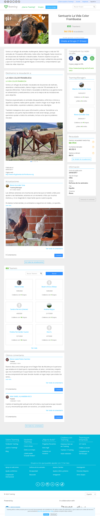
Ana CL (49, 332)
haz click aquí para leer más (45, 511)
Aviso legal (45, 448)
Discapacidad (33, 471)
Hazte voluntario (66, 454)
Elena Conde (19, 287)
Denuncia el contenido (87, 199)
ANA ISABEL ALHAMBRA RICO (21, 396)
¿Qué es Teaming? (28, 7)
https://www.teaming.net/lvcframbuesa (81, 69)
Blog (7, 451)
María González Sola (17, 185)
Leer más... (9, 205)
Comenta (59, 255)
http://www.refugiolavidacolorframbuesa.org (20, 174)
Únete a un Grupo (29, 450)
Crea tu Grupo (28, 446)
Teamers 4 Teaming (67, 450)
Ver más (34, 348)
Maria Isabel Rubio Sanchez (20, 359)
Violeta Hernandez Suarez (19, 332)
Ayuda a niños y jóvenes (60, 471)
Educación (32, 475)
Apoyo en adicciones (12, 467)
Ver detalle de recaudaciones (81, 159)
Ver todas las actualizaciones (34, 262)
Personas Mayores (83, 471)
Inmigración (56, 475)
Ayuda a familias (58, 467)
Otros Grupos (81, 475)
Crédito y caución (84, 448)
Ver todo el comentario (54, 249)
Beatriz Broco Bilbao (49, 287)
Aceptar (46, 514)
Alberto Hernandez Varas (81, 89)
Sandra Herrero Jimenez (19, 309)
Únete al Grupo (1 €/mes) (74, 41)
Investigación (81, 467)
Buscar (54, 273)
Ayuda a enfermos (11, 471)
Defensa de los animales (37, 467)
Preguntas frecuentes (49, 444)
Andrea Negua (49, 309)
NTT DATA (82, 444)
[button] (32, 161)
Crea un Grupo (51, 7)
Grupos (41, 7)
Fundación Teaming (12, 444)
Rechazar (53, 514)
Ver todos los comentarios (34, 426)
